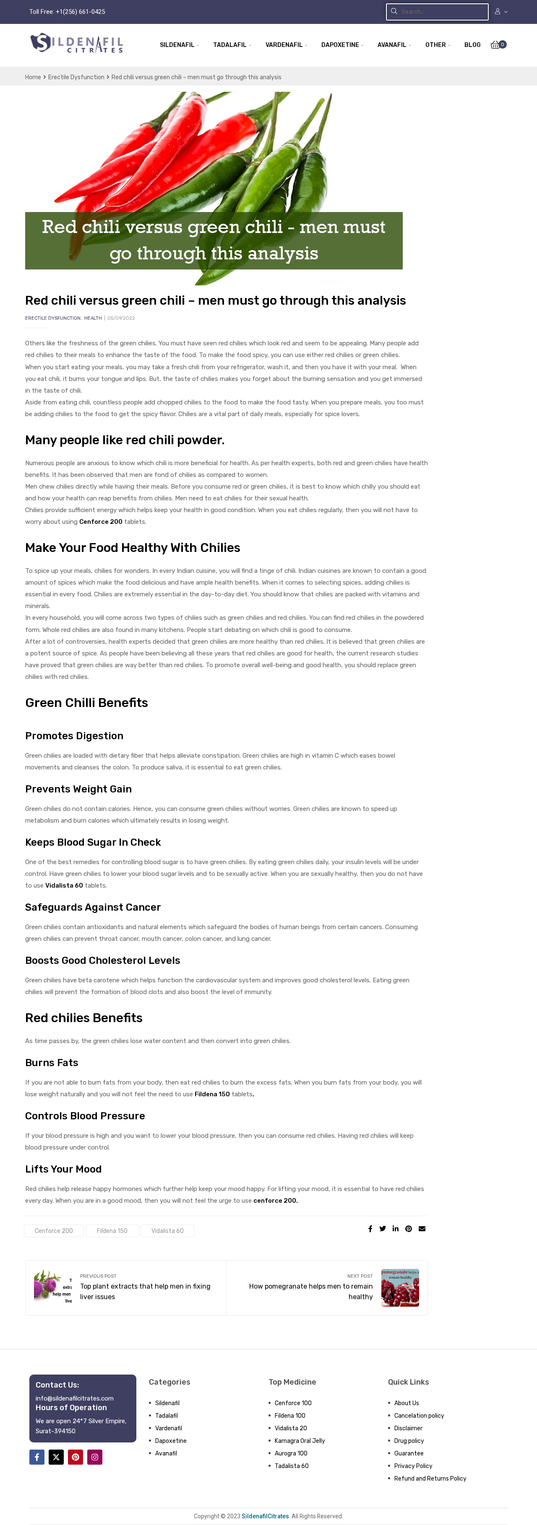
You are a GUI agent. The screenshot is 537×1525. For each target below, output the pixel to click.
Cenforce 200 (54, 1230)
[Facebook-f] (36, 1457)
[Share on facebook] (370, 1229)
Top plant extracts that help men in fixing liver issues (126, 1288)
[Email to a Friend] (422, 1229)
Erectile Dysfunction (76, 77)
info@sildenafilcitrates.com (75, 1398)
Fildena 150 (112, 1230)
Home (33, 77)
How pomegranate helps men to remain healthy (327, 1288)
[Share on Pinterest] (408, 1229)
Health (93, 318)
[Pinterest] (75, 1457)
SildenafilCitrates (264, 1516)
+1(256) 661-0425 (80, 12)
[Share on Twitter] (382, 1229)
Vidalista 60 (64, 885)
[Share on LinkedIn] (396, 1229)
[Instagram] (94, 1457)
